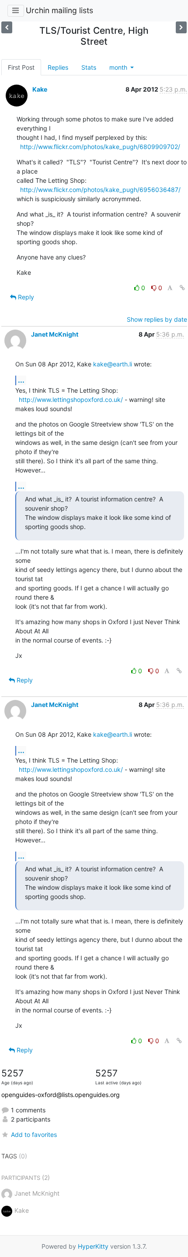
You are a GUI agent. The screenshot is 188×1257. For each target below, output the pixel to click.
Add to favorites (34, 1134)
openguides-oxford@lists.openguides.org (60, 1094)
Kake (39, 89)
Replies (58, 67)
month (119, 67)
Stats (88, 67)
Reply (25, 297)
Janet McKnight (54, 334)
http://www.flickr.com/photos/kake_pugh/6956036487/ (100, 189)
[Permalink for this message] (182, 287)
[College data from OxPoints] (6, 27)
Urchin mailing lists (59, 10)
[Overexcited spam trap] (181, 27)
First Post (21, 67)
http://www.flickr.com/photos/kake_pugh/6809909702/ (100, 146)
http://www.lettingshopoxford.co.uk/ (71, 399)
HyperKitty (93, 1246)
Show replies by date (157, 319)
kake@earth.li (112, 364)
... (21, 380)
